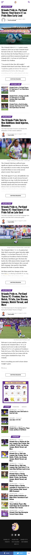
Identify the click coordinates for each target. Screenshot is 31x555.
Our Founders (24, 542)
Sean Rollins (11, 135)
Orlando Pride (15, 539)
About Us (16, 544)
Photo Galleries (15, 542)
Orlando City (6, 539)
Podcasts (7, 542)
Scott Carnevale (12, 20)
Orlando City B (24, 539)
